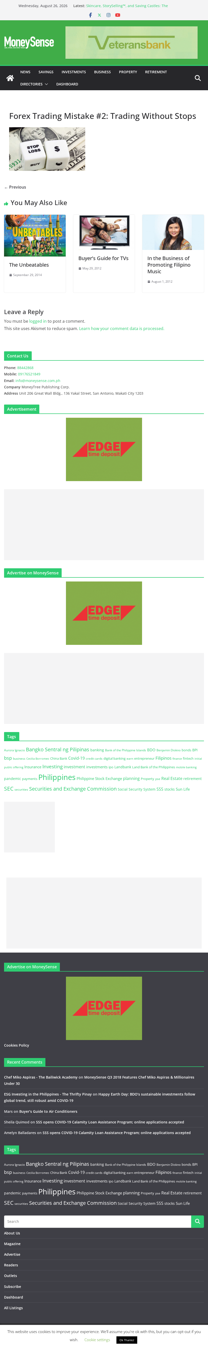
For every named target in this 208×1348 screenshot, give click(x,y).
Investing (52, 766)
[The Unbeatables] (35, 218)
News (25, 71)
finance (177, 758)
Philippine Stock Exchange (99, 778)
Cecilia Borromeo (37, 758)
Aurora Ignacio (14, 750)
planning (131, 778)
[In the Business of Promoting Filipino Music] (173, 218)
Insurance (32, 766)
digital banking (114, 758)
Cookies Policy (16, 1045)
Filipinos (163, 758)
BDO (151, 749)
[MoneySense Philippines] (10, 78)
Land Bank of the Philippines (153, 767)
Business (102, 71)
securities (21, 789)
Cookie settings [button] (97, 1339)
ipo (111, 767)
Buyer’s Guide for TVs (103, 258)
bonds (186, 750)
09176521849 (29, 374)
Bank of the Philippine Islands (125, 750)
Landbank (122, 766)
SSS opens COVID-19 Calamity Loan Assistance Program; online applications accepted (110, 1122)
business (19, 758)
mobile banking (186, 767)
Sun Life (183, 789)
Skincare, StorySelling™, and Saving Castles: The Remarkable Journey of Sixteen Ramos (127, 8)
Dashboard (67, 84)
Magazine (12, 1243)
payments (29, 778)
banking (97, 750)
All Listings (13, 1307)
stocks (169, 789)
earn (130, 758)
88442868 (25, 367)
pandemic (12, 778)
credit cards (94, 758)
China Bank (58, 758)
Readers (11, 1265)
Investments (74, 71)
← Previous (15, 187)
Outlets (10, 1275)
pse (157, 779)
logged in (38, 321)
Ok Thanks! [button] (126, 1340)
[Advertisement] (104, 524)
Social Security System (136, 789)
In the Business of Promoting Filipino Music (168, 265)
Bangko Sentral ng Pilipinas (57, 749)
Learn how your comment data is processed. (121, 328)
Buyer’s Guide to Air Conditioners (48, 1111)
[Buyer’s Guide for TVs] (104, 218)
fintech (188, 758)
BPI (195, 750)
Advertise (12, 1254)
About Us (12, 1233)
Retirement (156, 71)
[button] (45, 84)
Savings (46, 71)
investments (97, 766)
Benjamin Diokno (169, 750)
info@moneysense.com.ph (37, 380)
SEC (8, 788)
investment (74, 767)
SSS (160, 789)
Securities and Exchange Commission (73, 788)
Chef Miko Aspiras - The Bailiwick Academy (41, 1077)
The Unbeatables (29, 264)
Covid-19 (76, 758)
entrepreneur (144, 758)
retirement (192, 778)
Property (128, 71)
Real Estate (171, 778)
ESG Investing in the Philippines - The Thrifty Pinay (48, 1094)
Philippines (57, 777)
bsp (8, 758)
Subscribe (12, 1286)
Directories (31, 84)
